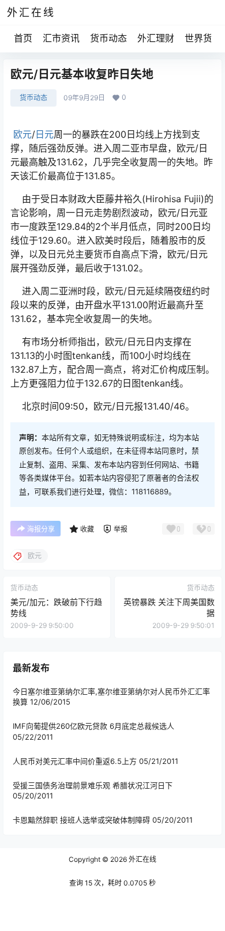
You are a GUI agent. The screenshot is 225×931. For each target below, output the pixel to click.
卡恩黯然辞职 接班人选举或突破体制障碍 (81, 819)
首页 (23, 38)
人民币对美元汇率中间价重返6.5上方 (75, 760)
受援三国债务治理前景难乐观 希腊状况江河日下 (92, 785)
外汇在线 (141, 859)
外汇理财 (155, 38)
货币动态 (108, 38)
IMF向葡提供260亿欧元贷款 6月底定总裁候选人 (93, 726)
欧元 (22, 134)
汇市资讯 (61, 38)
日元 (44, 134)
